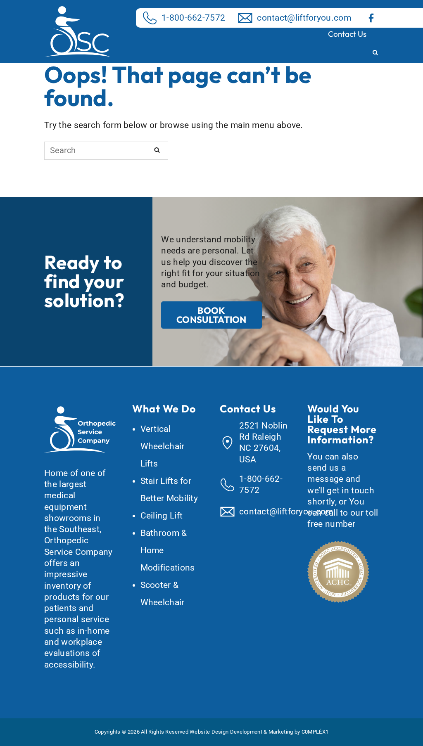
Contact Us (347, 34)
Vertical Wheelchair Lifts (162, 446)
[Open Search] (375, 53)
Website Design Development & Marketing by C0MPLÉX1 (259, 732)
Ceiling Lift (161, 516)
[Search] (157, 150)
